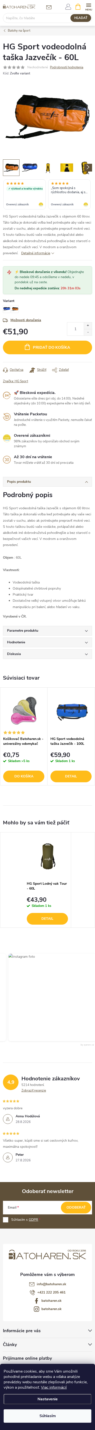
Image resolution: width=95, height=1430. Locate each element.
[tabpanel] (24, 736)
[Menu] (88, 6)
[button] (47, 997)
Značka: (15, 381)
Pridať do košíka (51, 347)
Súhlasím (47, 1416)
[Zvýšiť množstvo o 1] (88, 325)
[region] (47, 195)
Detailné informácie (35, 253)
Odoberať (76, 1207)
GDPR (33, 1219)
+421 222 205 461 (51, 1292)
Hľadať (80, 18)
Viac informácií (54, 1387)
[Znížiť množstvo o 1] (88, 332)
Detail (71, 776)
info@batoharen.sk (51, 1284)
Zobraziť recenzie (33, 1090)
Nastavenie (48, 1399)
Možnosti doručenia (25, 320)
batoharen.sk (51, 1300)
